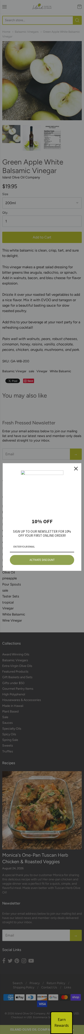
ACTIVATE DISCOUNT (42, 560)
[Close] (76, 468)
